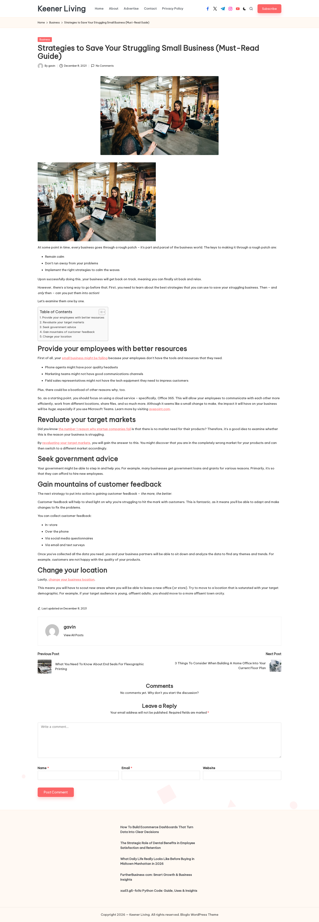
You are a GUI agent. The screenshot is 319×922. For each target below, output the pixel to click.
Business (45, 39)
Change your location (57, 336)
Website (209, 768)
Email (127, 768)
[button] (269, 8)
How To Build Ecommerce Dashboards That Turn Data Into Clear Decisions (156, 829)
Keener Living (62, 9)
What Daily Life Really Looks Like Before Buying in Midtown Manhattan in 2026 (157, 861)
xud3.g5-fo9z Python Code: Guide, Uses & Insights (158, 891)
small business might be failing (85, 358)
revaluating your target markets (66, 443)
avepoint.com (159, 409)
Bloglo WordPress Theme (199, 915)
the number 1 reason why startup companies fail (95, 429)
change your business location (72, 579)
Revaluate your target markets (63, 322)
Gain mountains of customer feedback (69, 332)
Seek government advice (59, 327)
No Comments (105, 65)
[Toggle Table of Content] (100, 312)
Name (43, 768)
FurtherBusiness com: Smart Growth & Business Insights (156, 877)
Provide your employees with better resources (73, 317)
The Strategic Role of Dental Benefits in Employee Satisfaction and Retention (157, 845)
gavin (70, 627)
